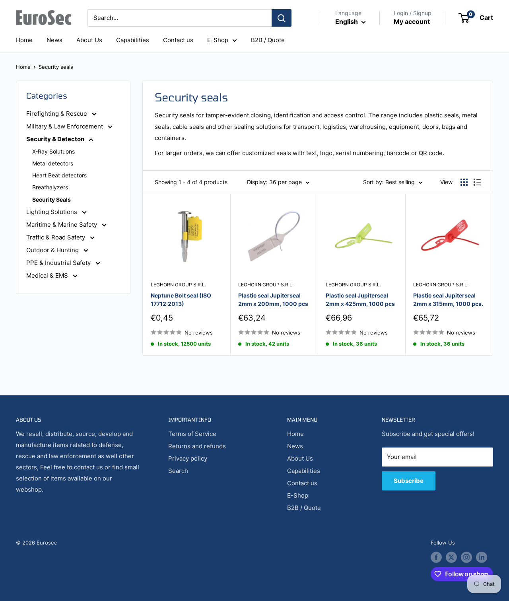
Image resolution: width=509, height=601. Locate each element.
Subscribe (409, 480)
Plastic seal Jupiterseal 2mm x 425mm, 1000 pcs (360, 299)
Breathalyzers (50, 187)
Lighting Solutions (52, 212)
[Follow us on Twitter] (451, 557)
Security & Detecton (55, 139)
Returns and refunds (197, 446)
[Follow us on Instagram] (466, 557)
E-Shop (217, 40)
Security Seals (51, 199)
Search (178, 471)
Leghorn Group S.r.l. (178, 285)
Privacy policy (187, 458)
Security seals (56, 67)
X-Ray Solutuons (53, 151)
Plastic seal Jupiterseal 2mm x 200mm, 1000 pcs (273, 299)
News (54, 40)
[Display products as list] (477, 182)
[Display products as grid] (464, 182)
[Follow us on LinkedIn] (481, 557)
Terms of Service (192, 434)
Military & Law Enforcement (65, 126)
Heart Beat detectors (59, 175)
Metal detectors (52, 163)
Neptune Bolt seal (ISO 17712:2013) (181, 299)
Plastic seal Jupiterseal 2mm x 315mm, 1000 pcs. (448, 299)
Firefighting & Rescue (57, 113)
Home (24, 40)
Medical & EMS (48, 275)
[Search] (281, 18)
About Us (89, 40)
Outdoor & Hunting (53, 250)
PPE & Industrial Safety (59, 262)
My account (412, 21)
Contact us (178, 40)
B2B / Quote (268, 40)
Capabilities (132, 40)
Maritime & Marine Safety (62, 224)
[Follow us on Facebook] (436, 557)
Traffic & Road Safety (56, 237)
